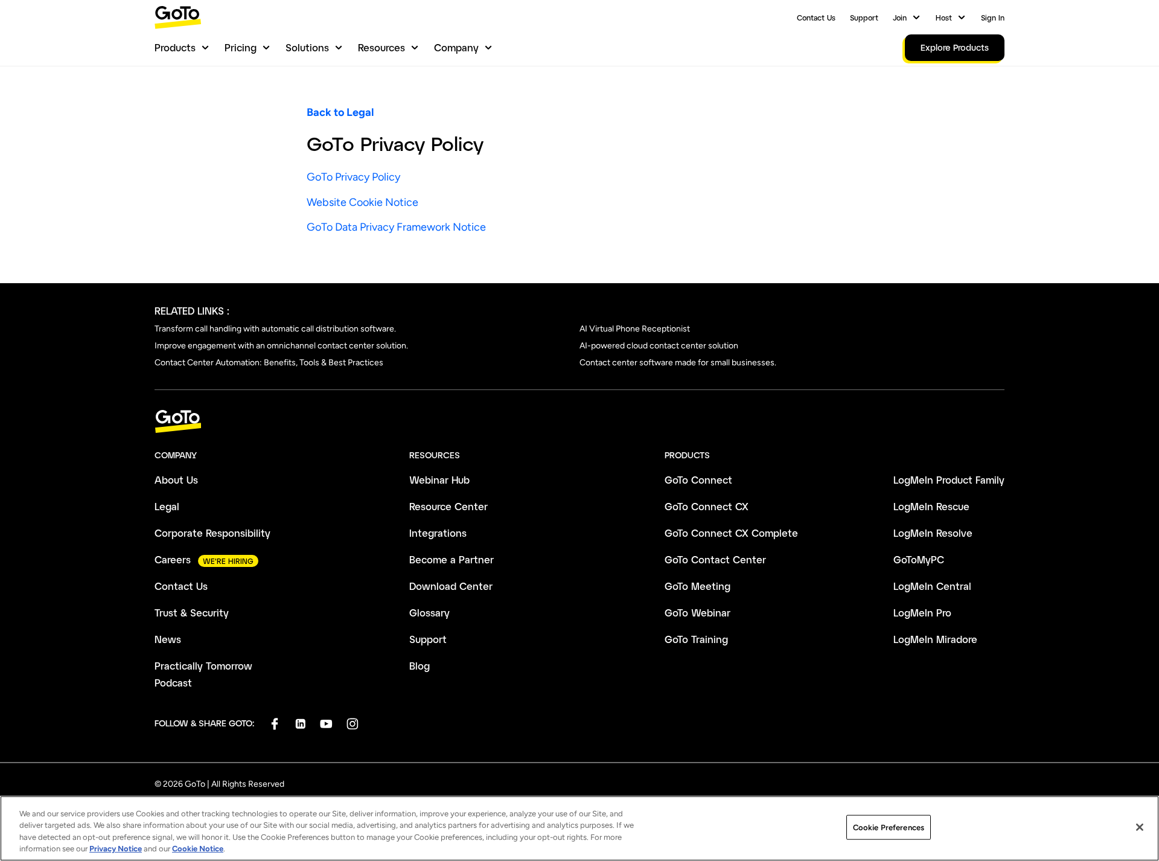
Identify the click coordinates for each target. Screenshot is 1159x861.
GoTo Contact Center (715, 559)
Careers (173, 559)
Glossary (429, 612)
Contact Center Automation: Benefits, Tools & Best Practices (269, 362)
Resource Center (448, 506)
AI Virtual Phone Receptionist (635, 329)
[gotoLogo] (178, 17)
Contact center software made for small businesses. (678, 362)
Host (944, 17)
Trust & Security (192, 612)
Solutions (307, 47)
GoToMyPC (918, 559)
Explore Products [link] (955, 47)
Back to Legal (340, 112)
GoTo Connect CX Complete (731, 533)
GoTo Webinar (697, 612)
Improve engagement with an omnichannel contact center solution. (281, 346)
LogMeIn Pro (922, 612)
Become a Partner (451, 559)
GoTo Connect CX (707, 506)
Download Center (451, 586)
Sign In (992, 17)
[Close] (1139, 827)
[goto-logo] (579, 421)
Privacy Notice (115, 848)
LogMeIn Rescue (931, 506)
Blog (419, 665)
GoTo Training (696, 639)
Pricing (241, 47)
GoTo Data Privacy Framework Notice (396, 227)
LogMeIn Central (932, 586)
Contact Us (816, 17)
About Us (176, 479)
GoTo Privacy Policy (353, 177)
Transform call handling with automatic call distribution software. (275, 329)
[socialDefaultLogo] (274, 723)
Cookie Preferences (888, 827)
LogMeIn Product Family (948, 479)
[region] (579, 828)
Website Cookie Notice (362, 202)
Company (456, 47)
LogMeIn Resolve (932, 533)
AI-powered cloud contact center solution (659, 346)
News (168, 639)
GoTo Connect (698, 479)
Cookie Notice (197, 848)
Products (175, 47)
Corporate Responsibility (212, 533)
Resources (381, 47)
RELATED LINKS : (192, 310)
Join (900, 17)
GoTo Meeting (697, 586)
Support (864, 17)
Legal (167, 506)
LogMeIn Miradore (935, 639)
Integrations (438, 533)
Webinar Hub (439, 479)
